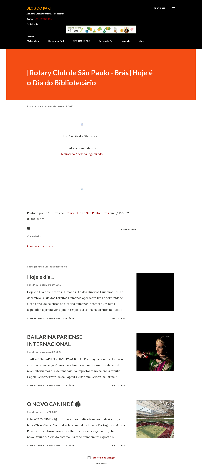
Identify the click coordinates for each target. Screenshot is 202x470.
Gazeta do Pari (106, 41)
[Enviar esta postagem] (29, 229)
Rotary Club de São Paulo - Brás (87, 213)
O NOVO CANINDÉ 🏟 (54, 404)
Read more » (118, 318)
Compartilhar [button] (128, 229)
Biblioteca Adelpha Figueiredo (82, 154)
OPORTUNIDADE (81, 41)
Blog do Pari (38, 8)
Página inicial (32, 41)
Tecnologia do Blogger (103, 457)
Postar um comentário (40, 246)
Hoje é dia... (40, 277)
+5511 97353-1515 (43, 19)
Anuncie (126, 41)
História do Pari (56, 41)
